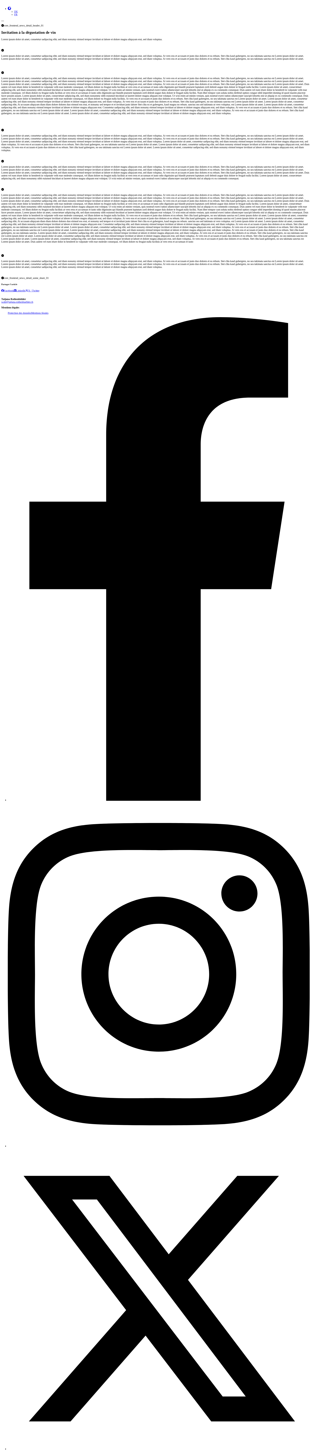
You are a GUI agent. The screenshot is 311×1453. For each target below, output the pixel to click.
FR (15, 14)
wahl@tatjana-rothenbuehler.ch (17, 302)
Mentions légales (39, 313)
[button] (9, 8)
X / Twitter (33, 290)
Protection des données (19, 313)
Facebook (9, 290)
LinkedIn (21, 290)
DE (16, 11)
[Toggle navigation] (2, 20)
